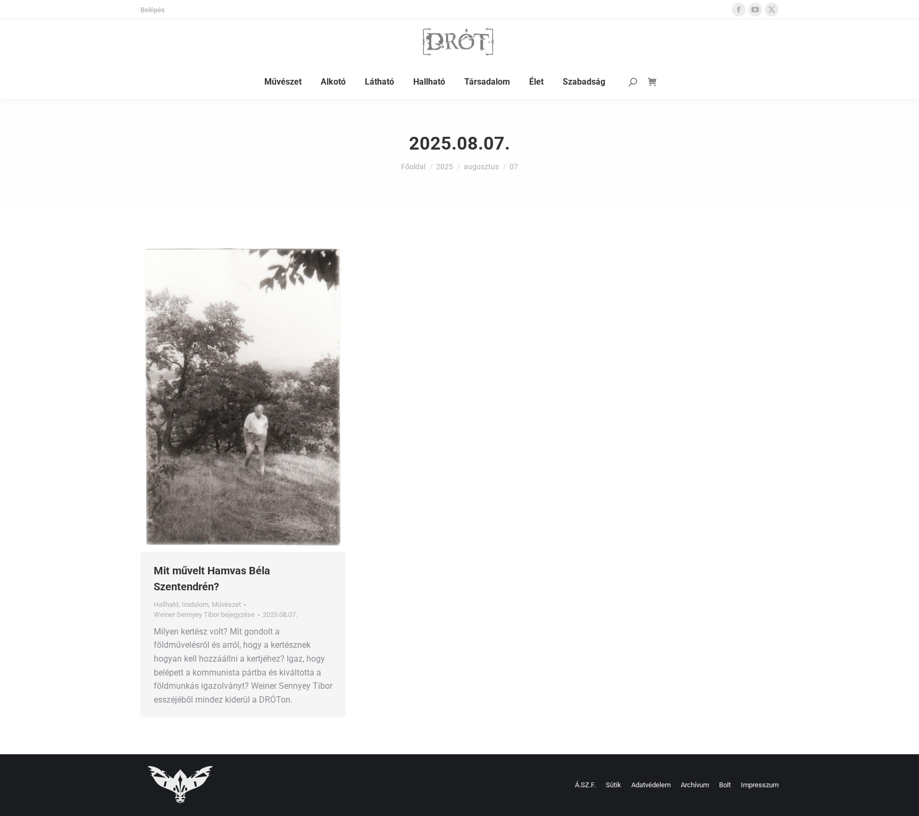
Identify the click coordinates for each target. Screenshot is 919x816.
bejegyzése (204, 615)
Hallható (166, 604)
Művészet (226, 604)
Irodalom (195, 604)
